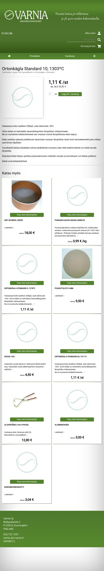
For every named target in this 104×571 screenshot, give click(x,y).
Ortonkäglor (40, 72)
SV (6, 33)
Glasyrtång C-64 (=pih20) (16, 425)
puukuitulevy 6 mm (64, 288)
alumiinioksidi (62, 425)
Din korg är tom (88, 46)
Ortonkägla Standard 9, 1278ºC (19, 288)
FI (3, 33)
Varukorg (69, 56)
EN (10, 33)
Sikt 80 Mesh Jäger (13, 220)
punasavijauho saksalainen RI (70, 220)
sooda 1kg (9, 356)
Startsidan (6, 72)
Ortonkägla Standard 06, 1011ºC (71, 356)
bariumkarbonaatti (14, 487)
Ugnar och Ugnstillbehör (23, 72)
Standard (51, 72)
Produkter (35, 56)
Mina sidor (90, 33)
